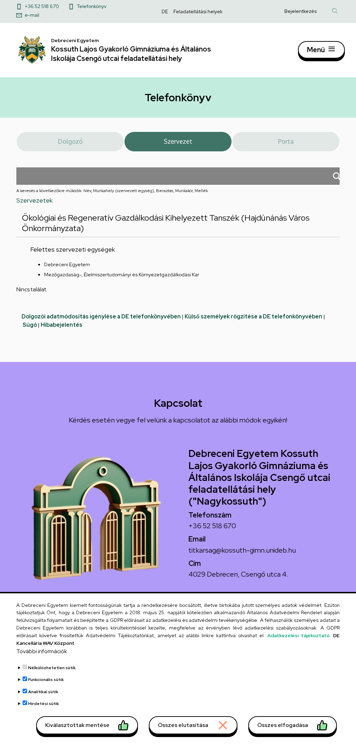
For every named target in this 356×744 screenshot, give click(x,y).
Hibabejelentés (61, 325)
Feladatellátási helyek (197, 11)
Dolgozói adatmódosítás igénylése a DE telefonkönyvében (101, 316)
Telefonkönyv (91, 6)
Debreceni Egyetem (67, 264)
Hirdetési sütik (43, 703)
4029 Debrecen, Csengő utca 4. (238, 574)
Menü (316, 49)
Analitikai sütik (43, 692)
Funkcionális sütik (46, 679)
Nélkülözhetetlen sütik (52, 668)
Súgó (30, 325)
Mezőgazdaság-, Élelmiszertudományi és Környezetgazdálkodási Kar (121, 274)
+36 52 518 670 (42, 6)
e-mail (32, 15)
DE (165, 11)
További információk (41, 651)
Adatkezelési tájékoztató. (299, 635)
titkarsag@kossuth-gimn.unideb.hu (242, 550)
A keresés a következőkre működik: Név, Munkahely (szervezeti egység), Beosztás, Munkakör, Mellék (112, 190)
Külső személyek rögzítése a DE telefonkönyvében (253, 316)
